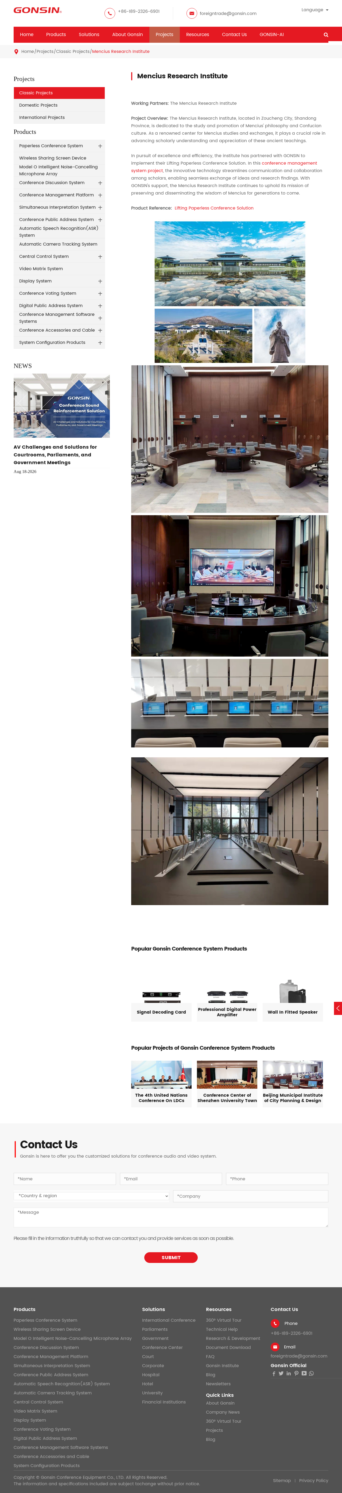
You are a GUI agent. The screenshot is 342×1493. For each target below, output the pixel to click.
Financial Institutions (164, 1402)
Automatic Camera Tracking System (58, 244)
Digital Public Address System (51, 305)
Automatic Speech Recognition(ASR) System (59, 232)
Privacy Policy (313, 1481)
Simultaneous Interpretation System (57, 207)
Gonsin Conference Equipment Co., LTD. (83, 1477)
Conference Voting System (47, 293)
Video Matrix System (41, 268)
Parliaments (155, 1329)
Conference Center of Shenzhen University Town (227, 1098)
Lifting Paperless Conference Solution (214, 208)
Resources (197, 34)
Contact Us (234, 34)
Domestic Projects (38, 105)
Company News (223, 1412)
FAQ (210, 1356)
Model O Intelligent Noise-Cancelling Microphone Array (58, 170)
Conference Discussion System (51, 182)
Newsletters (218, 1383)
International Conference (169, 1320)
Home (26, 34)
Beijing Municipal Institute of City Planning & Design (293, 1098)
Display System (35, 281)
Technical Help (222, 1329)
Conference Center (162, 1347)
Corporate (153, 1365)
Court (148, 1356)
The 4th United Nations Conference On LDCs (161, 1098)
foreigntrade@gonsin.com (228, 13)
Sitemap (282, 1481)
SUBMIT (171, 1258)
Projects (164, 34)
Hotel (147, 1383)
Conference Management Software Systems (57, 318)
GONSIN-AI (272, 34)
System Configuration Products (52, 342)
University (152, 1393)
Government (155, 1338)
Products (56, 34)
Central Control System (44, 256)
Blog (210, 1374)
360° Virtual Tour (224, 1320)
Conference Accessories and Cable (57, 330)
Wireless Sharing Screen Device (52, 158)
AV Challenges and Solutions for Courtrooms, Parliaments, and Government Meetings (55, 454)
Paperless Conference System (51, 145)
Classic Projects (73, 51)
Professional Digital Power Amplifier (227, 1012)
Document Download (228, 1347)
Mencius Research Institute (121, 51)
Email (290, 1347)
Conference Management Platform (56, 195)
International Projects (42, 117)
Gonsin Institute (222, 1365)
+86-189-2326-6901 (139, 11)
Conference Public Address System (56, 219)
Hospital (151, 1374)
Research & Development (233, 1338)
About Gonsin (127, 34)
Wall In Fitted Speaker (293, 1012)
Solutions (89, 34)
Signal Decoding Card (161, 1012)
